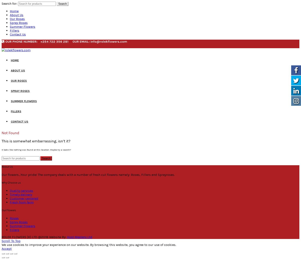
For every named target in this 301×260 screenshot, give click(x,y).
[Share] (7, 253)
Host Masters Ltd (79, 237)
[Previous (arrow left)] (3, 257)
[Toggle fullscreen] (11, 253)
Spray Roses (19, 23)
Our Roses (17, 19)
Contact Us (18, 34)
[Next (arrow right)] (7, 257)
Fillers (14, 30)
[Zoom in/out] (15, 253)
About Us (16, 15)
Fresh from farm (22, 202)
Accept (7, 249)
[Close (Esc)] (3, 253)
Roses (14, 218)
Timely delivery (21, 194)
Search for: (9, 4)
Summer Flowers (22, 27)
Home (14, 11)
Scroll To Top (11, 241)
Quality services (21, 191)
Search (62, 3)
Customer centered (24, 198)
